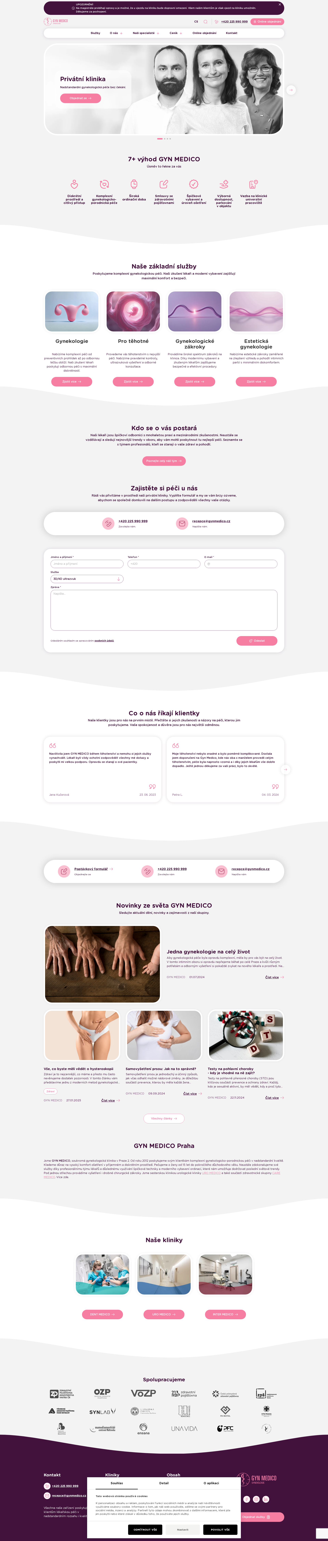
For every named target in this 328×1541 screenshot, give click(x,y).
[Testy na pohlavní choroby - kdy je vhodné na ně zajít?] (246, 1035)
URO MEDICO (211, 1173)
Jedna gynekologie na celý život (208, 952)
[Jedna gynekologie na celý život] (102, 964)
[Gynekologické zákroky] (194, 311)
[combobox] (87, 579)
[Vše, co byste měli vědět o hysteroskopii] (82, 1035)
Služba (55, 572)
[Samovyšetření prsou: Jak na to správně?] (164, 1035)
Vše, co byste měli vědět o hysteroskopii (78, 1069)
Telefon (132, 557)
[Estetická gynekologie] (256, 311)
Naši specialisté (144, 33)
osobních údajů (104, 640)
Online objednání (204, 33)
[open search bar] (205, 21)
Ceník (173, 33)
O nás (114, 33)
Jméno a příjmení (61, 557)
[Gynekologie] (71, 311)
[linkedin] (265, 1499)
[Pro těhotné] (133, 311)
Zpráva (55, 587)
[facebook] (246, 1499)
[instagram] (256, 1499)
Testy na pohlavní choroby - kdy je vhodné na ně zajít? (231, 1071)
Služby (95, 33)
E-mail (208, 557)
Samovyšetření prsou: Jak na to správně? (161, 1069)
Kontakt (231, 33)
